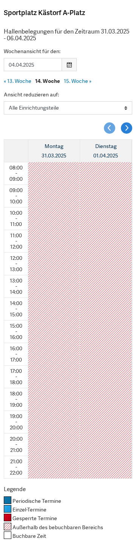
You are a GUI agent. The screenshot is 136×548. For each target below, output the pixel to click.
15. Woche (77, 81)
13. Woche (17, 81)
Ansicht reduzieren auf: (31, 94)
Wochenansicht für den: (32, 51)
